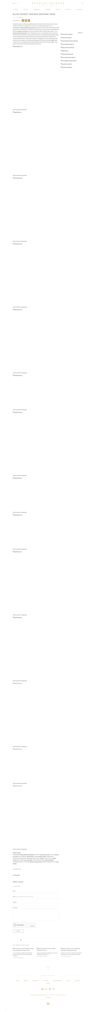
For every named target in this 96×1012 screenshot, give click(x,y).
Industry (48, 983)
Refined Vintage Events (36, 861)
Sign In (14, 3)
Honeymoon (68, 9)
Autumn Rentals (28, 860)
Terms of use (51, 994)
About (17, 980)
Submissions (35, 980)
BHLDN (42, 858)
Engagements (37, 9)
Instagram (50, 989)
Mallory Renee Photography (27, 27)
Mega (49, 997)
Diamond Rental (49, 860)
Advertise (26, 980)
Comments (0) (16, 20)
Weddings (15, 9)
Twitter (26, 20)
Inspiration (25, 9)
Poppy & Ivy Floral (22, 31)
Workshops (46, 980)
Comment (15, 907)
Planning (58, 9)
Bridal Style (48, 9)
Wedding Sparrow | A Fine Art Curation (48, 3)
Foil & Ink (29, 858)
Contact (68, 980)
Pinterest (29, 20)
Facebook (23, 20)
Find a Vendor (80, 9)
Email (23, 896)
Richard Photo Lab (44, 854)
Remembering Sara (57, 980)
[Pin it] (36, 77)
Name (14, 891)
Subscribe (77, 980)
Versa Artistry (30, 856)
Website (14, 902)
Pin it (55, 47)
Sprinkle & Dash (42, 856)
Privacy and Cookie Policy (60, 994)
